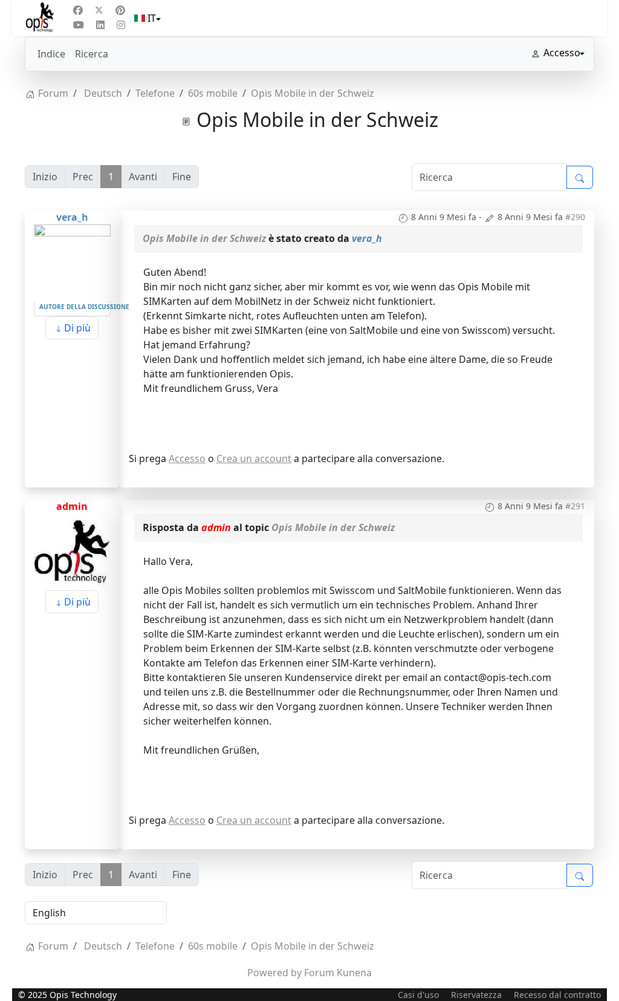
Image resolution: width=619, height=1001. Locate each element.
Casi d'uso (418, 994)
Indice (51, 53)
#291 (575, 506)
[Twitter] (99, 10)
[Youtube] (78, 24)
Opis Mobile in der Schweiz (204, 238)
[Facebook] (78, 10)
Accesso (187, 458)
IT (151, 18)
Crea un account (253, 458)
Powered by (274, 972)
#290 (575, 217)
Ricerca (91, 53)
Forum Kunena (338, 972)
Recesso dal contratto (557, 994)
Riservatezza (476, 994)
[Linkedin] (100, 24)
